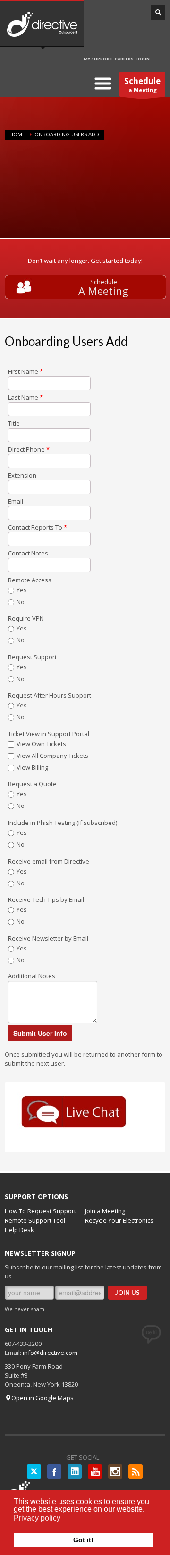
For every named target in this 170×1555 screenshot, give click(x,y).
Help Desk (19, 1230)
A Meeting (103, 290)
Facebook (54, 1471)
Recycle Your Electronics (119, 1220)
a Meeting (142, 84)
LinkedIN (75, 1471)
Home (17, 134)
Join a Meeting (105, 1211)
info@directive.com (50, 1352)
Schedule (103, 281)
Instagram (115, 1471)
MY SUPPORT (98, 59)
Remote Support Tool (35, 1220)
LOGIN (143, 59)
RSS (135, 1471)
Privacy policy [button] (37, 1518)
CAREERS (124, 59)
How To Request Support (40, 1211)
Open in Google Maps (42, 1398)
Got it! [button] (83, 1540)
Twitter (34, 1471)
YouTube (95, 1471)
